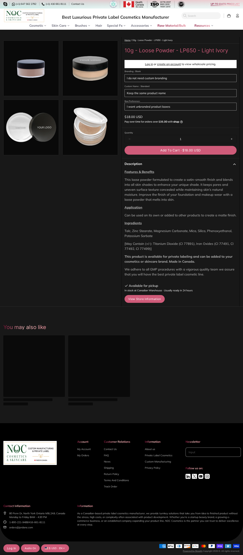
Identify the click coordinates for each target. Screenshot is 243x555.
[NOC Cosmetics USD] (24, 16)
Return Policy (111, 474)
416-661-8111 (37, 522)
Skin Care (59, 25)
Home (128, 40)
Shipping (109, 467)
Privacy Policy (152, 467)
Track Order (110, 486)
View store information (144, 299)
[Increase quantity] (231, 139)
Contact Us (77, 4)
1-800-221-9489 (18, 522)
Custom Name (137, 86)
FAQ (106, 455)
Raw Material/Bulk (171, 25)
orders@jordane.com (21, 527)
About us (150, 449)
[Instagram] (207, 476)
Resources (202, 25)
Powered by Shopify (192, 551)
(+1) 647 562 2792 (25, 4)
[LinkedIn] (188, 476)
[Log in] (236, 16)
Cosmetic (36, 25)
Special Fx (114, 25)
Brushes (81, 25)
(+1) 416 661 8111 (55, 4)
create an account (169, 64)
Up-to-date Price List (225, 4)
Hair (99, 25)
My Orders (83, 455)
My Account (84, 449)
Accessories (140, 25)
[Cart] (227, 16)
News (107, 461)
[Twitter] (194, 476)
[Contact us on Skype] (6, 4)
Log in (149, 64)
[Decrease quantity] (129, 139)
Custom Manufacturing (158, 461)
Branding (133, 71)
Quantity (129, 132)
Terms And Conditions (116, 480)
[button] (181, 150)
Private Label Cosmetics (158, 455)
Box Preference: (132, 101)
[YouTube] (200, 476)
